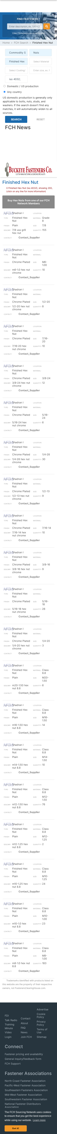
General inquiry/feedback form (23, 1058)
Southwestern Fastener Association (26, 1099)
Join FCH (26, 1036)
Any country (14, 91)
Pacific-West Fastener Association (25, 1085)
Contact (25, 1018)
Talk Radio (11, 1020)
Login (8, 1036)
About (24, 1023)
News (24, 1032)
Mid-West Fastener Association (23, 1094)
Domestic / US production (22, 86)
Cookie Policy (41, 1015)
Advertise (42, 1009)
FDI (7, 1015)
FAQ (23, 1027)
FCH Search (21, 42)
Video (8, 1032)
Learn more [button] (39, 1120)
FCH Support (13, 1063)
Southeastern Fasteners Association (26, 1090)
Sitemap (42, 1036)
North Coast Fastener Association (25, 1080)
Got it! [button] (15, 1128)
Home (6, 42)
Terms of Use (42, 1031)
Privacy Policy (41, 1023)
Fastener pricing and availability (24, 1054)
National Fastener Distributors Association (23, 1105)
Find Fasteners (27, 19)
